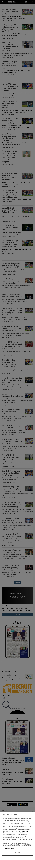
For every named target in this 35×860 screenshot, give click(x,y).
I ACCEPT (17, 852)
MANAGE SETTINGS (17, 857)
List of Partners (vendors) (9, 848)
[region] (17, 836)
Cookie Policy (24, 831)
